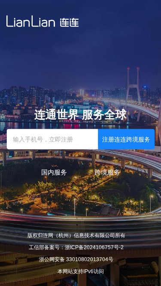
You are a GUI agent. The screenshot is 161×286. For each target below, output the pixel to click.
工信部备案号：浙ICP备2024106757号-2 (76, 247)
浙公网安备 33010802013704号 (76, 259)
